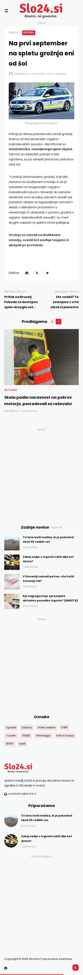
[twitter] (37, 273)
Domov (13, 32)
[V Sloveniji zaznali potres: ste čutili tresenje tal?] (12, 582)
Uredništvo (21, 74)
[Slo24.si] (34, 10)
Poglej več (56, 527)
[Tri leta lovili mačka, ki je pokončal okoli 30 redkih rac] (12, 542)
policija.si (62, 222)
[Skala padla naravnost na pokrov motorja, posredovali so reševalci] (41, 357)
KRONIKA (28, 32)
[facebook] (27, 273)
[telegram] (47, 273)
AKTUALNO (10, 390)
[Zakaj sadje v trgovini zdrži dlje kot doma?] (12, 562)
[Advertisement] (41, 474)
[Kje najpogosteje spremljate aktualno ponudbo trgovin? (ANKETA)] (12, 601)
